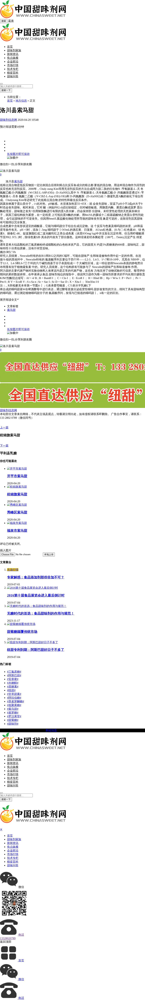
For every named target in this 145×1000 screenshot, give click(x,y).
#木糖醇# (12, 682)
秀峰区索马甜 (17, 512)
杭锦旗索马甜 (17, 494)
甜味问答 (12, 76)
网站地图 (51, 730)
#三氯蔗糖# (14, 671)
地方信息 (21, 100)
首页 (10, 46)
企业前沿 (12, 61)
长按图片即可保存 (18, 153)
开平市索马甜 (17, 476)
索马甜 (18, 181)
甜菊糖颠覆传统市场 (22, 631)
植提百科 (12, 72)
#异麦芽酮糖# (15, 701)
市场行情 (12, 65)
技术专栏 (12, 68)
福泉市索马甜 (17, 530)
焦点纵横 (12, 57)
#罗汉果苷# (14, 716)
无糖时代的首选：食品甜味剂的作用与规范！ (40, 613)
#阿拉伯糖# (14, 697)
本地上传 (48, 554)
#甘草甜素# (14, 693)
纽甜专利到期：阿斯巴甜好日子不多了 (35, 650)
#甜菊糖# (12, 719)
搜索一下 (6, 90)
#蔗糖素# (12, 686)
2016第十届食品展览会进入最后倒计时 (36, 595)
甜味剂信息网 (8, 119)
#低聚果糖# (14, 705)
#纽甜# (11, 690)
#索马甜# (12, 708)
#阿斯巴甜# (14, 675)
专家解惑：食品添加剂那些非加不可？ (35, 577)
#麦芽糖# (12, 712)
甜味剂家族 (14, 50)
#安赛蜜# (12, 679)
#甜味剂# (12, 723)
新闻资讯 (12, 54)
